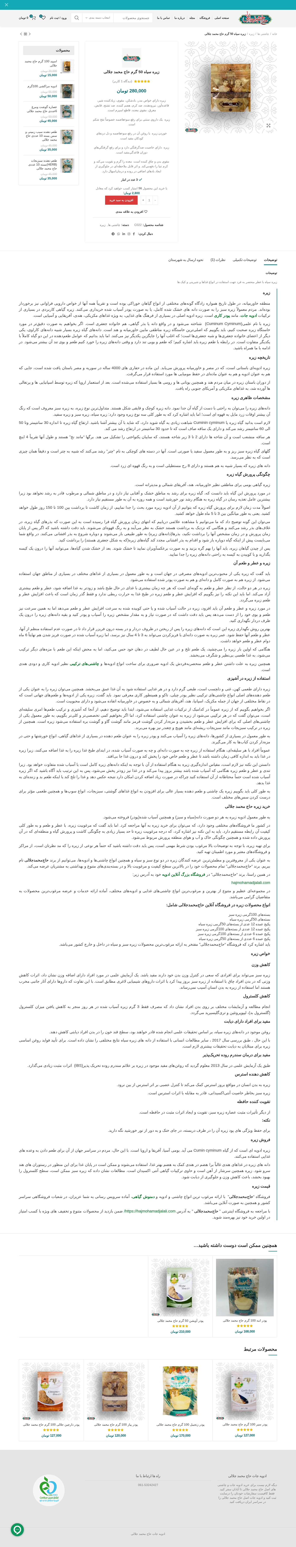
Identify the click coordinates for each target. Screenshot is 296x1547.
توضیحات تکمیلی (245, 260)
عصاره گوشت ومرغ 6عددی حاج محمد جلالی (42, 109)
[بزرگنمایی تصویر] (268, 125)
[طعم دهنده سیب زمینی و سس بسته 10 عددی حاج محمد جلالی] (67, 141)
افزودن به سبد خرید (121, 200)
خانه (274, 33)
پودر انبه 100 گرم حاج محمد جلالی (245, 1320)
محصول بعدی (21, 34)
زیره (251, 33)
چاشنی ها (263, 33)
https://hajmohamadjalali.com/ (150, 1211)
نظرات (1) (218, 260)
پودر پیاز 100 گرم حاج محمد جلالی (116, 1424)
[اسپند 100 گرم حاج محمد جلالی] (67, 68)
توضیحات (270, 260)
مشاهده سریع (219, 1266)
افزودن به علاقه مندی (129, 211)
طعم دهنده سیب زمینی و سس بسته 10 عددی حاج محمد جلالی (41, 135)
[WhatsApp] (118, 234)
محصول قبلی (30, 34)
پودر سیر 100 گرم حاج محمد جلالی (245, 1424)
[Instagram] (129, 234)
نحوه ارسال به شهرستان (185, 260)
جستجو (76, 18)
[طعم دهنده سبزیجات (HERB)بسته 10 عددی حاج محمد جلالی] (67, 170)
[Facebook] (134, 234)
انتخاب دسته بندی (99, 17)
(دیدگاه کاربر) (122, 81)
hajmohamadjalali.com (250, 883)
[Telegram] (113, 234)
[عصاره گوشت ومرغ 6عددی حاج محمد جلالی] (67, 114)
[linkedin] (123, 234)
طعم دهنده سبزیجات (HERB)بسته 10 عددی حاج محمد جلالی (42, 164)
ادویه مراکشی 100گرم (42, 86)
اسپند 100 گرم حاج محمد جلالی (41, 63)
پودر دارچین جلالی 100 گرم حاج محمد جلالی (51, 1424)
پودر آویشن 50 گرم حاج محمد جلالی (180, 1320)
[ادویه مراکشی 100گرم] (67, 91)
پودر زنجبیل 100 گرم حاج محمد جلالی (180, 1424)
